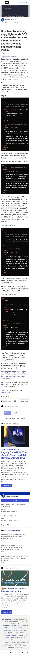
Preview (16, 413)
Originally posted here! (9, 57)
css (3, 53)
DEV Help (21, 628)
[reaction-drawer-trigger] (4, 652)
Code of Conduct (10, 418)
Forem (8, 642)
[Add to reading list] (17, 652)
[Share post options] (27, 652)
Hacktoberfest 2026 (10, 600)
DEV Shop (20, 635)
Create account (23, 2)
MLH (26, 635)
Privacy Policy (20, 637)
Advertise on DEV (7, 630)
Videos (25, 625)
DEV (8, 644)
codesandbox (6, 392)
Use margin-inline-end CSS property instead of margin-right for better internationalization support (12, 548)
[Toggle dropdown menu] (27, 423)
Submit (7, 413)
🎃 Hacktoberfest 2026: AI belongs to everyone (14, 589)
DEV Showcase (9, 632)
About (16, 632)
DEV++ (19, 625)
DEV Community (6, 619)
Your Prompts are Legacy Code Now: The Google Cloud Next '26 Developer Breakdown (14, 453)
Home (4, 625)
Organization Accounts (20, 630)
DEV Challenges (11, 625)
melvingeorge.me (20, 22)
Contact (22, 632)
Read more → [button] (7, 485)
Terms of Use (15, 640)
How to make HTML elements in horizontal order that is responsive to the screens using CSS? (14, 559)
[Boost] (23, 652)
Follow (15, 500)
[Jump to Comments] (11, 652)
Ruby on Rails (19, 645)
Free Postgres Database (9, 635)
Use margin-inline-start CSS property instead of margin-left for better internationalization (13, 537)
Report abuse (21, 418)
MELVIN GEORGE (10, 19)
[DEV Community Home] (7, 2)
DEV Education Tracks (11, 628)
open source (17, 642)
